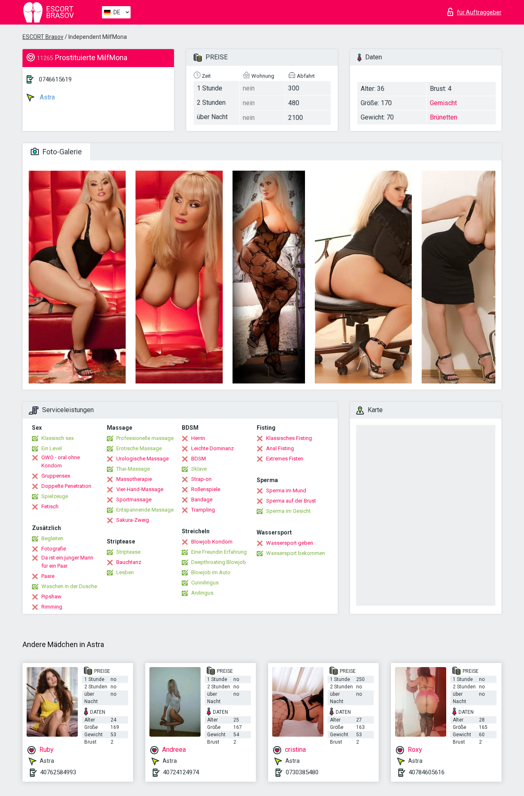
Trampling (203, 510)
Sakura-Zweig (132, 520)
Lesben (125, 572)
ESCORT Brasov (43, 37)
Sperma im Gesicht (288, 511)
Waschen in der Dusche (69, 586)
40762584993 (58, 772)
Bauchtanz (128, 562)
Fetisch (50, 506)
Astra (46, 97)
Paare (47, 576)
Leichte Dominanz (212, 448)
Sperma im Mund (286, 490)
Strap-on (201, 479)
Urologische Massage (142, 459)
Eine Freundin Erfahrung (219, 552)
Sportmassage (133, 499)
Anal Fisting (280, 448)
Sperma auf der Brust (291, 501)
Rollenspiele (205, 489)
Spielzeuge (54, 496)
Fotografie (53, 549)
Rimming (51, 607)
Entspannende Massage (145, 510)
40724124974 (181, 772)
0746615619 (55, 79)
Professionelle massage (145, 438)
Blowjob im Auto (210, 572)
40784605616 (427, 772)
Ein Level (51, 448)
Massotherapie (134, 479)
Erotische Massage (139, 448)
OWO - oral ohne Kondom (60, 461)
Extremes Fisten (284, 459)
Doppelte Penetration (66, 486)
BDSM (198, 459)
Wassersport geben (289, 543)
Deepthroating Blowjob (218, 562)
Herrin (198, 438)
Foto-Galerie (61, 151)
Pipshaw (51, 596)
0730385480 (302, 772)
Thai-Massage (133, 469)
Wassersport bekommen (295, 553)
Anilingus (202, 593)
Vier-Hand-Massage (139, 489)
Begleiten (52, 538)
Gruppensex (55, 476)
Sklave (199, 469)
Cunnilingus (205, 583)
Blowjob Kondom (212, 542)
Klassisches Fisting (289, 438)
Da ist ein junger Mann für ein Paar (67, 562)
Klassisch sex (57, 438)
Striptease (128, 552)
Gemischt (443, 103)
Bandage (201, 499)
